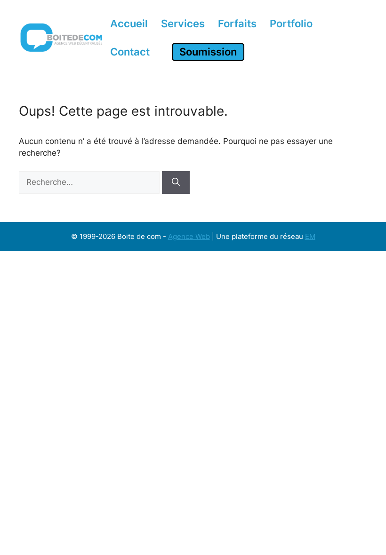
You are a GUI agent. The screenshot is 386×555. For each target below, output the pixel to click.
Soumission (208, 52)
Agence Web (189, 236)
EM (310, 236)
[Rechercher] (176, 182)
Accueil (129, 23)
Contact (130, 52)
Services (183, 23)
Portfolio (291, 23)
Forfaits (237, 23)
